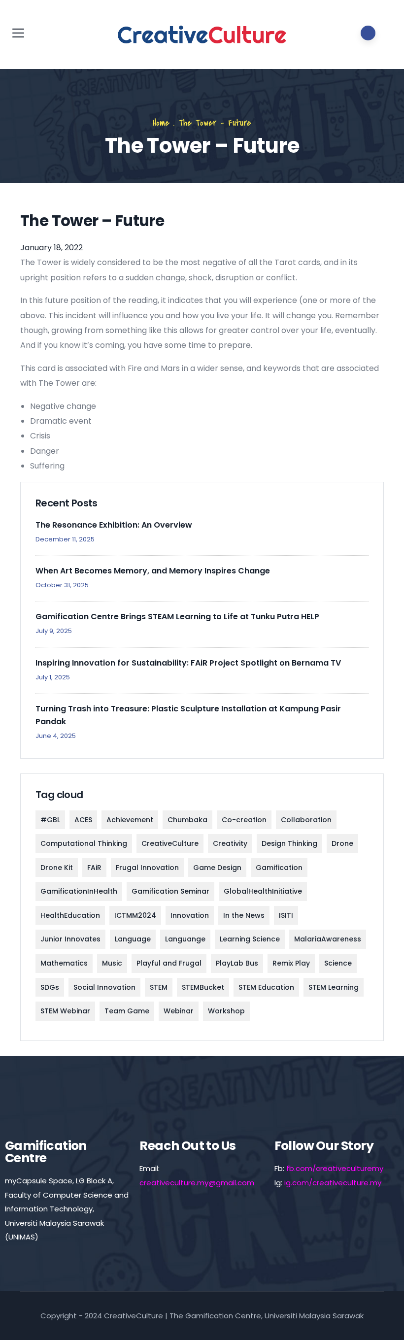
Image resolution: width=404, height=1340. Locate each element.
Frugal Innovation (147, 867)
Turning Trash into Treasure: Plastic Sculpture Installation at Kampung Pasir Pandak (188, 715)
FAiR (94, 867)
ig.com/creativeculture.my (332, 1182)
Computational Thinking (83, 843)
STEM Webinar (65, 1011)
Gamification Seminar (170, 891)
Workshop (226, 1011)
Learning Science (250, 939)
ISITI (286, 915)
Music (112, 963)
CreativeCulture (170, 843)
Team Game (126, 1011)
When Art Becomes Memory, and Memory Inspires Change (152, 570)
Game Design (217, 867)
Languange (185, 939)
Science (338, 963)
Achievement (129, 820)
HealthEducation (70, 915)
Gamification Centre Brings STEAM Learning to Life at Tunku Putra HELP (177, 616)
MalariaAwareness (327, 939)
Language (133, 939)
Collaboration (306, 820)
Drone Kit (56, 867)
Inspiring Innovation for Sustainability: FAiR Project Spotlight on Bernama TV (188, 663)
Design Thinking (289, 843)
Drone (342, 843)
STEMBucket (203, 987)
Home (161, 123)
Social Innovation (104, 987)
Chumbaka (187, 820)
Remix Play (291, 963)
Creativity (230, 843)
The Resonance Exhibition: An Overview (113, 525)
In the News (244, 915)
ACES (83, 820)
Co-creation (244, 820)
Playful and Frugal (169, 963)
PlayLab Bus (237, 963)
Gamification (279, 867)
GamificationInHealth (78, 891)
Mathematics (64, 963)
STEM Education (266, 987)
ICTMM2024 (135, 915)
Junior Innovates (70, 939)
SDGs (49, 987)
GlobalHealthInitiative (263, 891)
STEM (159, 987)
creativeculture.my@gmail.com (196, 1182)
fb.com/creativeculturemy (334, 1168)
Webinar (179, 1011)
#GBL (50, 820)
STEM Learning (333, 987)
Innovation (189, 915)
